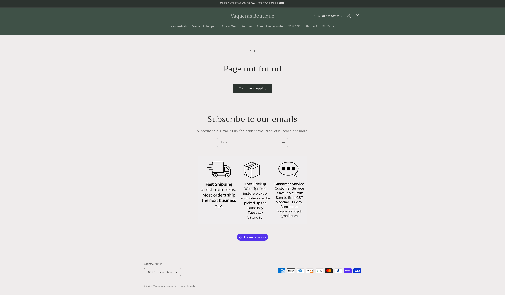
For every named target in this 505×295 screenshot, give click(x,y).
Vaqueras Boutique (163, 286)
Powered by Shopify (184, 286)
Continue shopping (252, 88)
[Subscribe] (283, 142)
